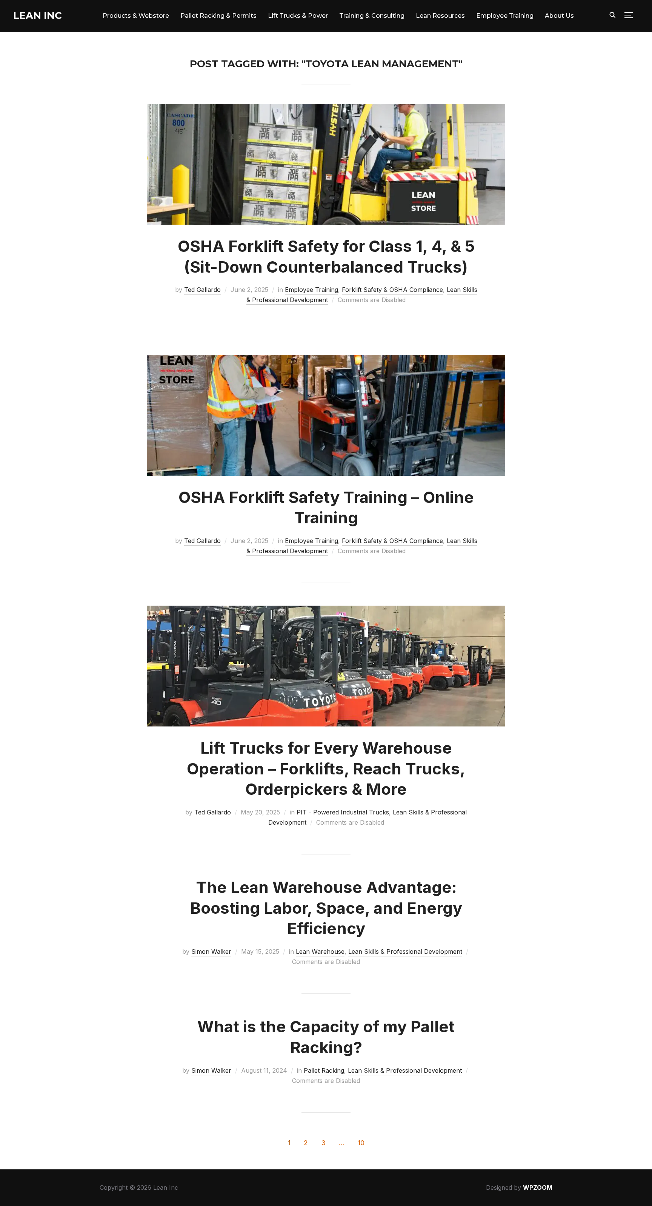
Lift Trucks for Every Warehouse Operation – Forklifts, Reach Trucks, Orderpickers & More (326, 768)
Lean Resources (440, 15)
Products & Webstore (136, 15)
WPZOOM (537, 1187)
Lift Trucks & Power (298, 15)
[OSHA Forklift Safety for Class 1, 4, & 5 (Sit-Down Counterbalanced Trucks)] (326, 109)
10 (361, 1143)
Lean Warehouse (320, 951)
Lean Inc (37, 15)
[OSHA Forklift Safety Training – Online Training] (326, 360)
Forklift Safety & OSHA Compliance (392, 289)
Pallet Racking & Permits (218, 15)
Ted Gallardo (202, 289)
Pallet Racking (324, 1070)
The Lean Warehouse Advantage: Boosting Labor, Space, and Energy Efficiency (326, 908)
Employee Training (505, 15)
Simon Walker (211, 951)
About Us (559, 15)
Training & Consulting (371, 15)
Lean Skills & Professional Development (405, 951)
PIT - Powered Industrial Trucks (343, 812)
